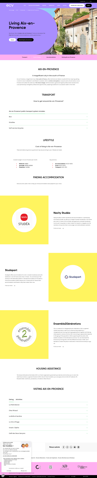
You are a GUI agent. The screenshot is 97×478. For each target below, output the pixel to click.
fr (89, 1)
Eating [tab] (11, 399)
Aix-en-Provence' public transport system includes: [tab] (27, 111)
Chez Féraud (13, 410)
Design (44, 5)
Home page (11, 10)
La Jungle (73, 476)
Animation (51, 5)
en (90, 1)
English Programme (34, 5)
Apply (88, 5)
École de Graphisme (52, 458)
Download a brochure (77, 5)
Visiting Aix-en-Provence (68, 57)
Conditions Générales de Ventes (39, 476)
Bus (10, 117)
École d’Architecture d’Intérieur (66, 458)
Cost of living (37, 57)
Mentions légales (13, 476)
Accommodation (51, 57)
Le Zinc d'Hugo (14, 422)
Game (58, 5)
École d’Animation (40, 458)
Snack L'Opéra (14, 428)
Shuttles (12, 122)
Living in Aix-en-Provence (33, 10)
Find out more (57, 228)
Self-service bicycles (16, 128)
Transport (24, 57)
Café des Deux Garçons (17, 433)
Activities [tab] (19, 399)
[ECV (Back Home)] (10, 5)
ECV (25, 5)
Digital (65, 5)
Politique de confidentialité (24, 476)
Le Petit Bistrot (14, 405)
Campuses (22, 10)
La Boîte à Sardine (15, 416)
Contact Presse (51, 476)
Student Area (82, 1)
